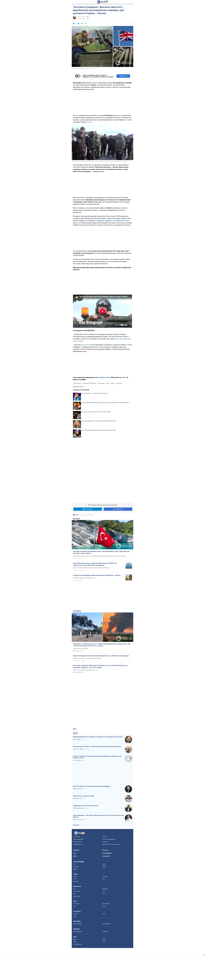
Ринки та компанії (77, 923)
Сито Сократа (77, 760)
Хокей (74, 879)
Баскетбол (105, 876)
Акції (74, 906)
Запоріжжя (76, 866)
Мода (103, 941)
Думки (75, 733)
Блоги (75, 856)
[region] (102, 102)
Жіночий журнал (77, 944)
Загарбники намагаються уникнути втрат (84, 578)
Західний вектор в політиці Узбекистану (85, 805)
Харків (104, 864)
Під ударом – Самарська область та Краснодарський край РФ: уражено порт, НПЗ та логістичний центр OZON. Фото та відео (101, 645)
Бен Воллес (118, 383)
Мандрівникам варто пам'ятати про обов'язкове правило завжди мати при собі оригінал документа (99, 556)
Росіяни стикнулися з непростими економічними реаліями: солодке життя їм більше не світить (97, 757)
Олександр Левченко (79, 808)
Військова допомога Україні (89, 383)
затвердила (85, 345)
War (88, 16)
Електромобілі (106, 903)
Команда (104, 836)
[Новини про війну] (75, 515)
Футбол (75, 876)
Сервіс (104, 906)
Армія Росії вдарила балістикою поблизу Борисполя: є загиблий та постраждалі (101, 656)
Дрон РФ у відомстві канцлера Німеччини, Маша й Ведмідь (91, 786)
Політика (105, 850)
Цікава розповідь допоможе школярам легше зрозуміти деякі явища (91, 567)
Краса (74, 941)
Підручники (105, 888)
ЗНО (74, 893)
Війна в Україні (101, 383)
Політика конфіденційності (109, 839)
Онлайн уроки (76, 891)
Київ (74, 864)
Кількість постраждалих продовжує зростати (85, 670)
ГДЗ (74, 888)
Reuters (89, 122)
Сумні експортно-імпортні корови (83, 796)
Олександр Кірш (77, 788)
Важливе (76, 519)
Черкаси (75, 869)
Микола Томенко (77, 819)
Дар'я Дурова (81, 16)
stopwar (112, 383)
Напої (103, 913)
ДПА (103, 891)
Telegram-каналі (105, 377)
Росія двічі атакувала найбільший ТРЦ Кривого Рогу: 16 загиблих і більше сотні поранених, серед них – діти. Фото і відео (100, 666)
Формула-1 (76, 881)
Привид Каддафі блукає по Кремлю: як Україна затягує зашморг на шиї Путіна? (98, 737)
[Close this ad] (204, 955)
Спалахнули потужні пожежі (80, 648)
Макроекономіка (106, 923)
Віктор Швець (77, 739)
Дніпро (104, 866)
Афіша (74, 939)
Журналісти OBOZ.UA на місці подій (111, 844)
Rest (74, 729)
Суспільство (106, 856)
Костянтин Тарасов (78, 749)
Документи (105, 841)
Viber (124, 377)
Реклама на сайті (77, 841)
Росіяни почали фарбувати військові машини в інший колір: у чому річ (97, 575)
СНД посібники (77, 896)
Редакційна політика (78, 386)
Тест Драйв (76, 903)
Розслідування (107, 853)
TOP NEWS (77, 611)
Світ (74, 853)
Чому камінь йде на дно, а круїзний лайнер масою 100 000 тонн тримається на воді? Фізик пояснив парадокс (95, 564)
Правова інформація (78, 839)
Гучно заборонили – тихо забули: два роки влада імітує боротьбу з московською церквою (98, 816)
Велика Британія (77, 383)
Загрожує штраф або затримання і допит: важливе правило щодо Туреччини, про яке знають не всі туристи (101, 552)
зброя (107, 383)
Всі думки (76, 825)
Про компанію (76, 836)
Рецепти (75, 913)
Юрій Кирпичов (77, 798)
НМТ (103, 893)
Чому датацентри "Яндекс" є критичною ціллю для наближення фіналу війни (97, 746)
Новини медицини (77, 931)
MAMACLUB (105, 931)
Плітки (104, 939)
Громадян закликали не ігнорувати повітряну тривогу (87, 658)
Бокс (103, 879)
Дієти (74, 916)
